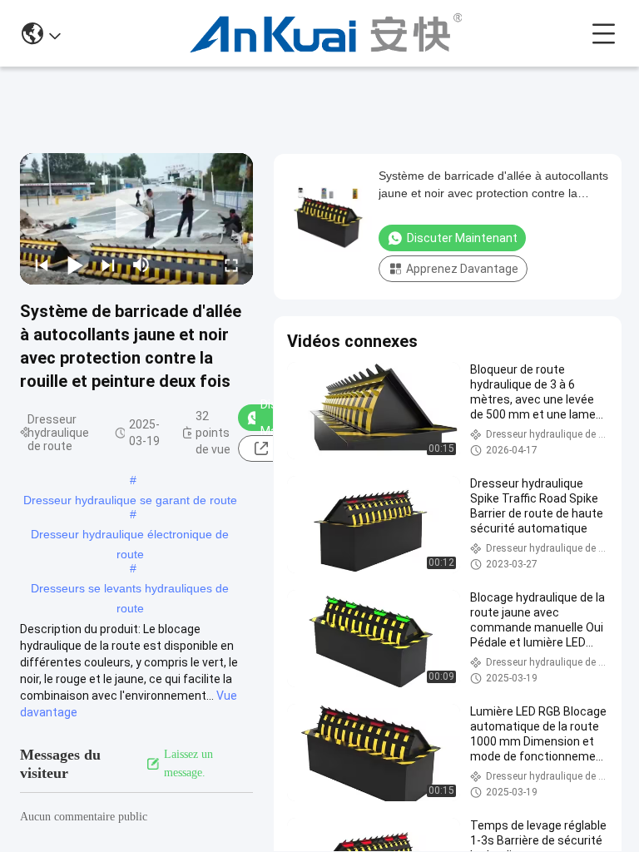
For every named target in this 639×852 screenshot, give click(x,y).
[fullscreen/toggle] (231, 264)
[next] (108, 264)
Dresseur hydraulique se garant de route (130, 500)
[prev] (41, 264)
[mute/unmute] (141, 264)
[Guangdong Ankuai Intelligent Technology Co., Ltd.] (326, 33)
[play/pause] (75, 264)
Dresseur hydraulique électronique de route (130, 536)
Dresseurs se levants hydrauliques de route (130, 590)
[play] (136, 219)
